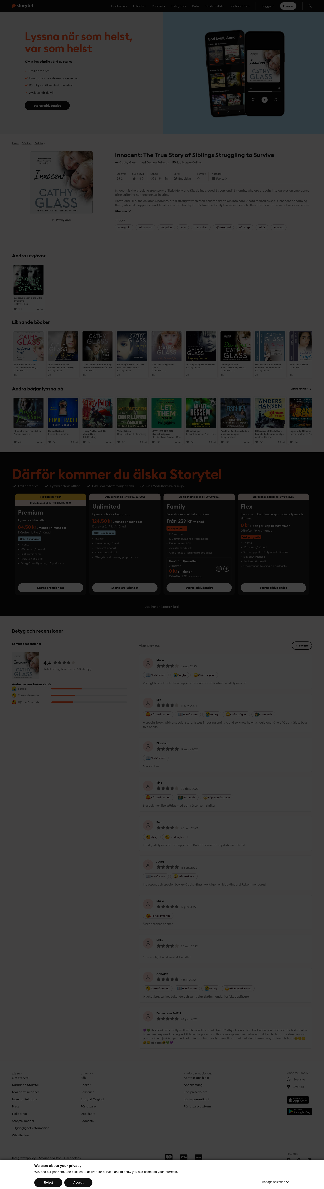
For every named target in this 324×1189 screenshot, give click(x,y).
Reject (48, 1182)
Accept (78, 1182)
